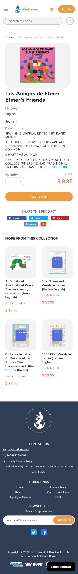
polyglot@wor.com (18, 449)
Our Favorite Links (58, 492)
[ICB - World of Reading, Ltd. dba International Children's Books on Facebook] (44, 534)
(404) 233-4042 (16, 455)
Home (8, 37)
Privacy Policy (58, 487)
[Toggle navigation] (6, 9)
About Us (20, 492)
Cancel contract (61, 566)
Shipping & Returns (20, 497)
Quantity (11, 175)
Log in (66, 9)
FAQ (58, 497)
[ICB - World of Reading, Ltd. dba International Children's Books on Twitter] (34, 534)
